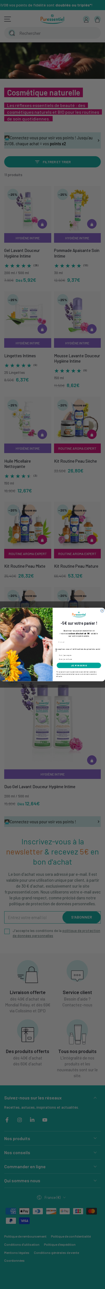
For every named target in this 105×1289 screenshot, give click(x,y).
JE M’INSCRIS (79, 665)
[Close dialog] (102, 610)
